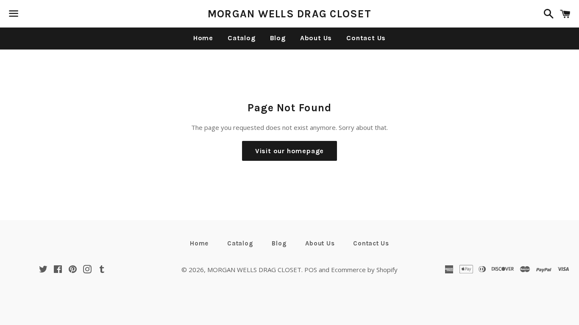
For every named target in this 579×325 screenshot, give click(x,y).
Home (203, 38)
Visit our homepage (289, 151)
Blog (278, 38)
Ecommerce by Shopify (364, 269)
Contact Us (366, 38)
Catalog (242, 38)
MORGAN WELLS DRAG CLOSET (289, 14)
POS (310, 269)
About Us (316, 38)
